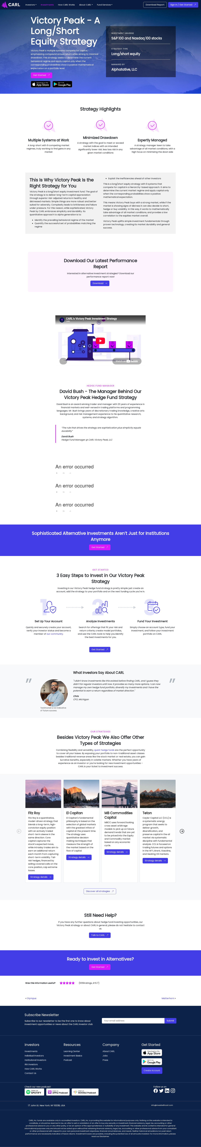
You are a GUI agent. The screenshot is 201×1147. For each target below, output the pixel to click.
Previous (19, 831)
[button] (31, 5)
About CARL (108, 1051)
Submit (170, 1020)
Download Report (155, 4)
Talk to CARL (98, 935)
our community (55, 633)
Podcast (68, 1060)
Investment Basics (73, 1055)
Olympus (31, 998)
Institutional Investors (35, 1060)
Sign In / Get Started (181, 4)
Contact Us (30, 1073)
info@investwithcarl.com (162, 1105)
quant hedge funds (104, 750)
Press (105, 1060)
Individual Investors (34, 1055)
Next (182, 831)
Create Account (152, 1070)
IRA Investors (31, 1064)
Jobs (105, 1055)
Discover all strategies (98, 891)
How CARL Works (33, 1068)
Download (98, 283)
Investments (31, 1051)
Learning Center (72, 1051)
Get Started (39, 75)
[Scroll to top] (195, 1141)
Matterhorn (168, 998)
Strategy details (38, 877)
